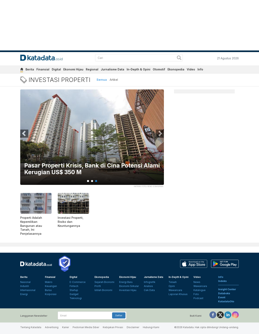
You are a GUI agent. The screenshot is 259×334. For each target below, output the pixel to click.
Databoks (224, 293)
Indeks (222, 281)
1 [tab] (88, 181)
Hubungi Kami (151, 327)
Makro (48, 282)
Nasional (25, 282)
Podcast (198, 298)
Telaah (173, 282)
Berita (29, 69)
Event (221, 297)
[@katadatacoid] (235, 314)
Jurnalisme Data (112, 69)
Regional (92, 69)
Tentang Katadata (30, 327)
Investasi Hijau (127, 290)
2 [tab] (92, 181)
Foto (196, 294)
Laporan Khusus (178, 294)
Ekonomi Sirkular (129, 286)
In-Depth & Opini (138, 69)
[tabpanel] (92, 139)
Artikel (114, 79)
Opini (172, 286)
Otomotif (159, 69)
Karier (65, 327)
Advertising (51, 327)
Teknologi (76, 298)
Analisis (148, 286)
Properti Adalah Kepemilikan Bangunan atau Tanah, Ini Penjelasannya (31, 225)
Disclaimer (133, 327)
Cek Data (149, 290)
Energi (24, 294)
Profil (97, 286)
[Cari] (179, 58)
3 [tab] (96, 181)
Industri (24, 286)
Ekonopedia (176, 69)
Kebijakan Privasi (113, 327)
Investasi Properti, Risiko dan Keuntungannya (70, 221)
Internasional (27, 290)
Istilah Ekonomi (103, 290)
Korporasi (50, 294)
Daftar (118, 315)
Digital (56, 69)
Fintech (74, 286)
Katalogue (199, 290)
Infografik (149, 282)
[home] (21, 70)
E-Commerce (78, 282)
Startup (74, 290)
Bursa (48, 290)
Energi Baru (126, 282)
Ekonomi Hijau (73, 69)
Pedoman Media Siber (86, 327)
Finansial (42, 69)
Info (200, 69)
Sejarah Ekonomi (104, 282)
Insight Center (227, 289)
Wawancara (175, 290)
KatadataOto (226, 301)
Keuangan (51, 286)
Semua (102, 79)
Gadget (74, 294)
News (196, 282)
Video (191, 69)
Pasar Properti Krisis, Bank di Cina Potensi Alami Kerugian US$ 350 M (92, 169)
